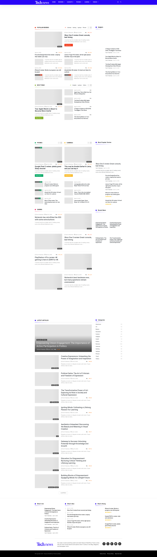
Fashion (98, 334)
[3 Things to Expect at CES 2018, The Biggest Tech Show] (68, 109)
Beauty (97, 329)
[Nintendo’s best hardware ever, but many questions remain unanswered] (48, 282)
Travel (97, 356)
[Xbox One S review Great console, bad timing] (48, 39)
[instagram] (119, 543)
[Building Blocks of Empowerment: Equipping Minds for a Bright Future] (47, 481)
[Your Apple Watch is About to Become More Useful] (48, 97)
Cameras (69, 27)
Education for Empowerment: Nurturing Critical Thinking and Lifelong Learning (73, 460)
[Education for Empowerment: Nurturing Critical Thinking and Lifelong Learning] (47, 464)
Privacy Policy (110, 553)
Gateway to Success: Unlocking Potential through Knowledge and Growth (74, 443)
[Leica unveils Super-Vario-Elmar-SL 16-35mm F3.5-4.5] (68, 201)
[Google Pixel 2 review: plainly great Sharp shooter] (48, 155)
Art (52, 368)
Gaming (74, 27)
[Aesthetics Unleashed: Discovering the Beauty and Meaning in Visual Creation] (47, 430)
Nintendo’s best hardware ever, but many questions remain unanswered (76, 279)
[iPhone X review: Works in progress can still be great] (39, 77)
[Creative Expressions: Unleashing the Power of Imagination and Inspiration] (47, 362)
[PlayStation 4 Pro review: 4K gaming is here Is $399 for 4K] (78, 261)
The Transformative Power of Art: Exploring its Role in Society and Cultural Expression (74, 392)
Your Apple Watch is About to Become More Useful (46, 110)
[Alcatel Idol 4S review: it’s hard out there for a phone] (68, 77)
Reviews (98, 344)
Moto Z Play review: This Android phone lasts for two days (52, 202)
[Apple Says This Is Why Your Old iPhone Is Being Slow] (68, 92)
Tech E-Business (69, 32)
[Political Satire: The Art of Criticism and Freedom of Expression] (47, 379)
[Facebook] (104, 543)
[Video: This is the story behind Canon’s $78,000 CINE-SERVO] (68, 192)
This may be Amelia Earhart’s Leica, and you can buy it (77, 167)
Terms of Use (103, 553)
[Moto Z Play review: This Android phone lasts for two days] (39, 201)
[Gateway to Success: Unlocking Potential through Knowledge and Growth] (47, 447)
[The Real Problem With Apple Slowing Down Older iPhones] (68, 100)
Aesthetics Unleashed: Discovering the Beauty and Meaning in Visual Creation (75, 426)
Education (39, 339)
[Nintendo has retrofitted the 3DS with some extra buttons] (78, 221)
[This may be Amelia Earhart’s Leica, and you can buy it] (78, 155)
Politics (45, 339)
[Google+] (111, 543)
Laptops (80, 27)
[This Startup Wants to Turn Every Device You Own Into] (68, 117)
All (65, 27)
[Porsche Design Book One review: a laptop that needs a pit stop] (39, 62)
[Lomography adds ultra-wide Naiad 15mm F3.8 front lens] (68, 184)
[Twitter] (107, 543)
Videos (84, 85)
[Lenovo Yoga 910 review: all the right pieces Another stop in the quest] (68, 62)
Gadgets (74, 85)
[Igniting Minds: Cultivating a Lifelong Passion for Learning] (47, 413)
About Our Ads (118, 553)
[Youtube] (115, 543)
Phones (84, 27)
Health (56, 487)
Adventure (98, 324)
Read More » (68, 45)
